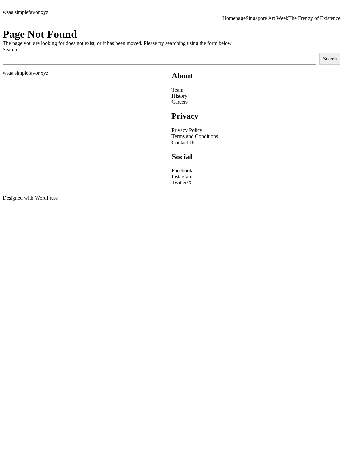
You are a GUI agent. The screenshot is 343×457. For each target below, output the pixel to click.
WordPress (46, 198)
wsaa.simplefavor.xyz (25, 12)
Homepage (234, 18)
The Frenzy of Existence (314, 18)
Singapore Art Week (267, 18)
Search (10, 49)
